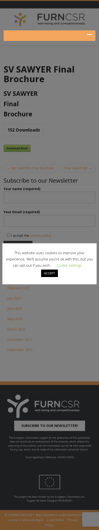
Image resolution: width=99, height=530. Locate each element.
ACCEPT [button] (49, 273)
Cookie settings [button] (69, 265)
